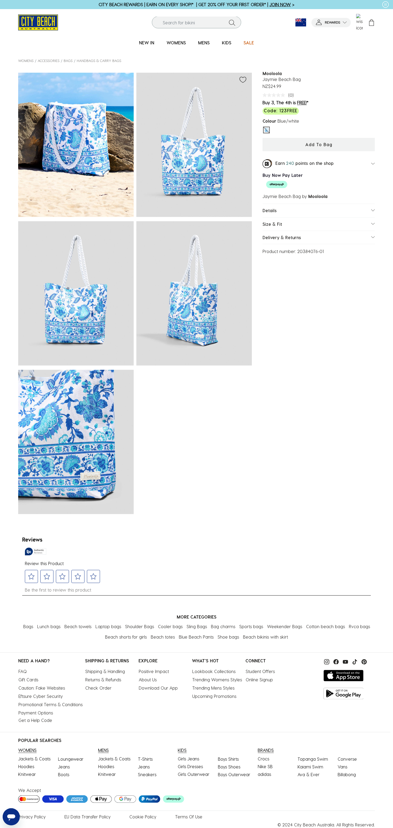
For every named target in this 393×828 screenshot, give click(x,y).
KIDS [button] (226, 42)
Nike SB (265, 766)
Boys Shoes (229, 766)
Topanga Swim (313, 758)
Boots (63, 774)
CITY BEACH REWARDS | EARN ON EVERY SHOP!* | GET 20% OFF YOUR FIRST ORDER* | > (196, 4)
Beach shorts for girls (126, 636)
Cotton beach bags (325, 626)
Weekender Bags (284, 626)
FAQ (22, 671)
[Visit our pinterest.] (363, 661)
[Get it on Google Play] (343, 693)
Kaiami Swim (310, 766)
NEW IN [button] (146, 42)
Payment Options (35, 712)
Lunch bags (48, 626)
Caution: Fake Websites (41, 687)
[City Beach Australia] (38, 21)
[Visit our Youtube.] (344, 661)
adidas (264, 774)
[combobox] (196, 23)
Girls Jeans (188, 758)
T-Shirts (145, 758)
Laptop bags (108, 626)
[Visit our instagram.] (326, 661)
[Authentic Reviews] (35, 551)
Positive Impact (154, 671)
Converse (347, 758)
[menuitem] (146, 43)
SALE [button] (249, 42)
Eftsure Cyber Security (40, 696)
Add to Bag (318, 144)
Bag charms (223, 626)
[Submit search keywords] (232, 22)
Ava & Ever (308, 774)
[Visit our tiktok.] (354, 661)
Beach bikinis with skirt (265, 636)
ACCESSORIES (48, 61)
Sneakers (147, 774)
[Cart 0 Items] (371, 22)
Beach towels (77, 626)
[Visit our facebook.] (335, 661)
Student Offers (260, 671)
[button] (331, 22)
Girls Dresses (190, 766)
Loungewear (70, 758)
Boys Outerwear (234, 774)
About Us (148, 679)
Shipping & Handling (105, 671)
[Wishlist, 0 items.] (359, 22)
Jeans (64, 766)
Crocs (263, 758)
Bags (68, 61)
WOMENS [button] (176, 42)
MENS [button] (204, 42)
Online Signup (259, 679)
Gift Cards (28, 679)
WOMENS (25, 61)
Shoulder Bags (139, 626)
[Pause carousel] (385, 4)
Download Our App (158, 687)
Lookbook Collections (214, 671)
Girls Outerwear (193, 774)
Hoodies (26, 766)
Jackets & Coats (34, 758)
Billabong (347, 774)
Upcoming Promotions (214, 696)
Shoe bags (228, 636)
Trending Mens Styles (213, 687)
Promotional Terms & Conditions (50, 704)
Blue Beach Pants (196, 636)
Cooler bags (170, 626)
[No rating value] (275, 95)
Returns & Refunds (103, 679)
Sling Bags (197, 626)
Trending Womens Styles (217, 679)
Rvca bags (359, 626)
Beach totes (163, 636)
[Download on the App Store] (343, 675)
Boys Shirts (228, 758)
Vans (342, 766)
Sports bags (251, 626)
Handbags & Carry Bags (99, 61)
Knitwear (27, 774)
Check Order (98, 687)
